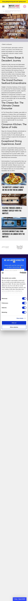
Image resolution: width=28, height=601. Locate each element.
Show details (20, 318)
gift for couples (20, 151)
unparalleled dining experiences (16, 148)
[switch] (24, 303)
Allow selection (14, 327)
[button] (20, 599)
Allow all (14, 322)
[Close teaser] (13, 598)
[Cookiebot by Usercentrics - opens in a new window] (20, 273)
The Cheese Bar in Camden (10, 112)
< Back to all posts (6, 44)
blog (2, 166)
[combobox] (14, 11)
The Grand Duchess (15, 89)
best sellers (17, 153)
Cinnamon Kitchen (12, 131)
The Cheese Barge (20, 72)
